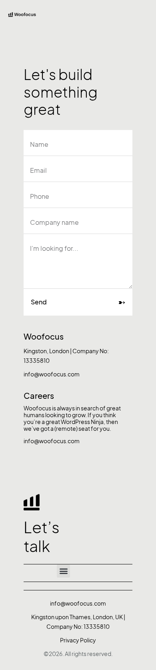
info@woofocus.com (52, 374)
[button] (63, 571)
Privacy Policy (78, 640)
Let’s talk (42, 537)
